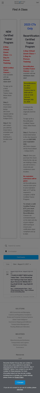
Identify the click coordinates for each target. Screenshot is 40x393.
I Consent (20, 382)
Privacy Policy (19, 377)
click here (20, 389)
